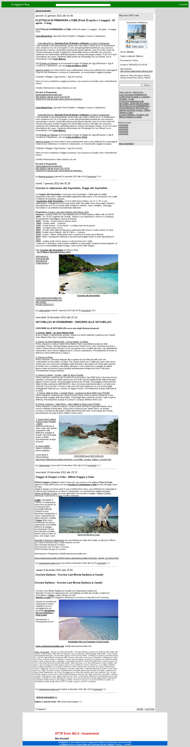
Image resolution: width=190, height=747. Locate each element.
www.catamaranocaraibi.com (49, 298)
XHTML (140, 709)
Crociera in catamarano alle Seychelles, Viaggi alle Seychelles (134, 102)
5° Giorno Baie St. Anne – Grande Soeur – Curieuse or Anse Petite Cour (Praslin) (73, 393)
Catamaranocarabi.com (49, 563)
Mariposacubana (45, 176)
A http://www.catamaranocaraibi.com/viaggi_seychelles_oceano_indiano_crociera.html (73, 458)
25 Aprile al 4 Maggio (48, 63)
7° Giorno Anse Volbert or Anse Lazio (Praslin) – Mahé (46, 421)
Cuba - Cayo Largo (42, 652)
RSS (152, 709)
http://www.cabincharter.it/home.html (136, 71)
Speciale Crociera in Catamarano (49, 540)
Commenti (91, 176)
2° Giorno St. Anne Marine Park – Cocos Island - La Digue (62, 342)
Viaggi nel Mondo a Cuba (46, 493)
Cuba (59, 496)
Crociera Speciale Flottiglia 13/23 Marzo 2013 (68, 212)
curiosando (123, 125)
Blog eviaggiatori (126, 143)
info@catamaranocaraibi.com (49, 300)
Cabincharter (44, 310)
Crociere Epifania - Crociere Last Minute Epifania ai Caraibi (134, 116)
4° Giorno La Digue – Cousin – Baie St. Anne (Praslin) (59, 375)
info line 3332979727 (45, 304)
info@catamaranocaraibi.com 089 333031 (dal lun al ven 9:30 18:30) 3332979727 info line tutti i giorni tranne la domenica (59, 96)
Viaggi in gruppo (43, 70)
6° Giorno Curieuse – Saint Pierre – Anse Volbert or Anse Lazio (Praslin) (68, 404)
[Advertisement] (95, 719)
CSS (147, 709)
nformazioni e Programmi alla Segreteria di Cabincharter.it (42, 259)
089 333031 (41, 302)
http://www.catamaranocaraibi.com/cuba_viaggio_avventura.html (90, 558)
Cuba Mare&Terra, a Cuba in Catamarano (73, 43)
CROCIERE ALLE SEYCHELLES (89, 456)
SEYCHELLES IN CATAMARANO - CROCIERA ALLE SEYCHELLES (134, 107)
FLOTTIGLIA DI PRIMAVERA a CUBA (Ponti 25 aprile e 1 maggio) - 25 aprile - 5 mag (135, 96)
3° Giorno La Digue (44, 357)
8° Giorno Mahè (43, 446)
